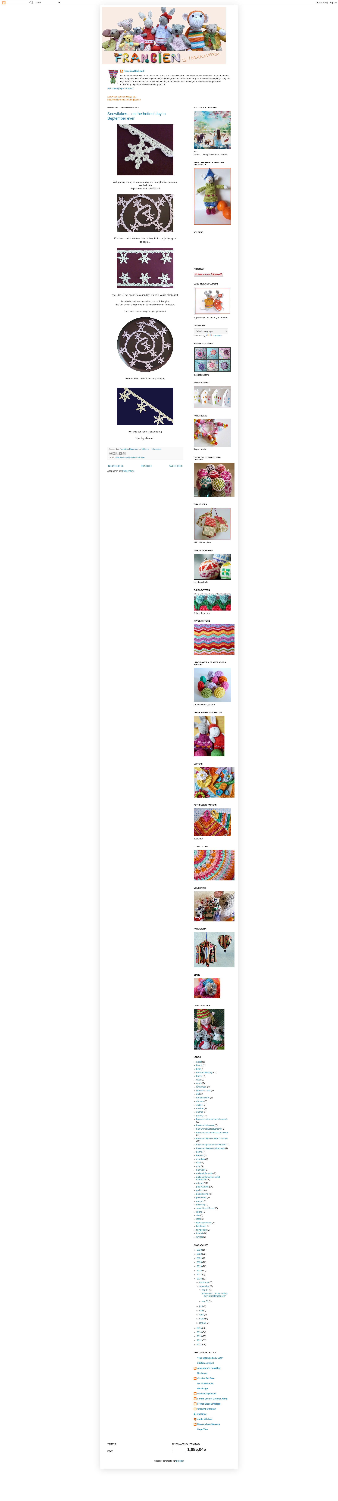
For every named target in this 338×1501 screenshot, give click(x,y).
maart (202, 1318)
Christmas (201, 1087)
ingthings (201, 1414)
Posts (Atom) (128, 471)
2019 (199, 1266)
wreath (199, 1237)
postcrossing (202, 1194)
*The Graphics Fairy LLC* (210, 1358)
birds (198, 1069)
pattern (199, 1190)
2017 (199, 1274)
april (201, 1314)
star (198, 1215)
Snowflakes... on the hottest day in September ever (214, 1294)
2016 (199, 1279)
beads (199, 1065)
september (204, 1286)
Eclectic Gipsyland (206, 1393)
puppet (199, 1201)
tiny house (201, 1226)
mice (198, 1162)
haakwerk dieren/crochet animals (212, 1119)
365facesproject (205, 1363)
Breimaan (202, 1373)
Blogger (180, 1461)
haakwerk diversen (205, 1125)
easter (199, 1105)
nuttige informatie (204, 1173)
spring (199, 1212)
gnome (199, 1112)
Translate (217, 335)
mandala (200, 1159)
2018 (199, 1270)
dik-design (202, 1388)
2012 (199, 1340)
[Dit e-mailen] (110, 453)
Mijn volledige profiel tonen (120, 88)
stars (198, 1219)
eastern (200, 1108)
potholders (201, 1197)
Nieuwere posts (115, 466)
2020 (199, 1262)
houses (199, 1155)
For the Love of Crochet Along (212, 1399)
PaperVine (202, 1429)
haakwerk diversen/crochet (209, 1129)
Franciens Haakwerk (134, 71)
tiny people (201, 1230)
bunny (199, 1076)
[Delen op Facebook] (120, 453)
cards (199, 1083)
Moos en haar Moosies (208, 1424)
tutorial (199, 1233)
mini (198, 1166)
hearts (199, 1152)
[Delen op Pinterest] (124, 453)
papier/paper (202, 1187)
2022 (199, 1254)
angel (199, 1062)
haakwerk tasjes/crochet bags (210, 1148)
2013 (199, 1336)
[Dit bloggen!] (113, 453)
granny (199, 1115)
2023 (199, 1250)
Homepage (146, 466)
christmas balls (203, 1090)
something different (205, 1208)
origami (200, 1183)
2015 (199, 1328)
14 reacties (156, 449)
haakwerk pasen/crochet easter (211, 1144)
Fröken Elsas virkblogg (208, 1404)
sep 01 (205, 1301)
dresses (200, 1101)
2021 (199, 1258)
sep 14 (205, 1290)
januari (202, 1323)
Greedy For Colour (206, 1409)
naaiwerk (200, 1170)
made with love (204, 1419)
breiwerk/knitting (204, 1072)
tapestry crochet (203, 1222)
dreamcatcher (202, 1097)
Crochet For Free (205, 1378)
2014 (199, 1332)
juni (201, 1306)
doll (198, 1094)
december (204, 1282)
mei (201, 1310)
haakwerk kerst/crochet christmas (130, 457)
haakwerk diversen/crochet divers (212, 1132)
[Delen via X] (117, 453)
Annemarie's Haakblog (208, 1368)
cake (198, 1080)
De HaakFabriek (205, 1383)
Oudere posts (175, 466)
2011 (199, 1344)
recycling (200, 1204)
